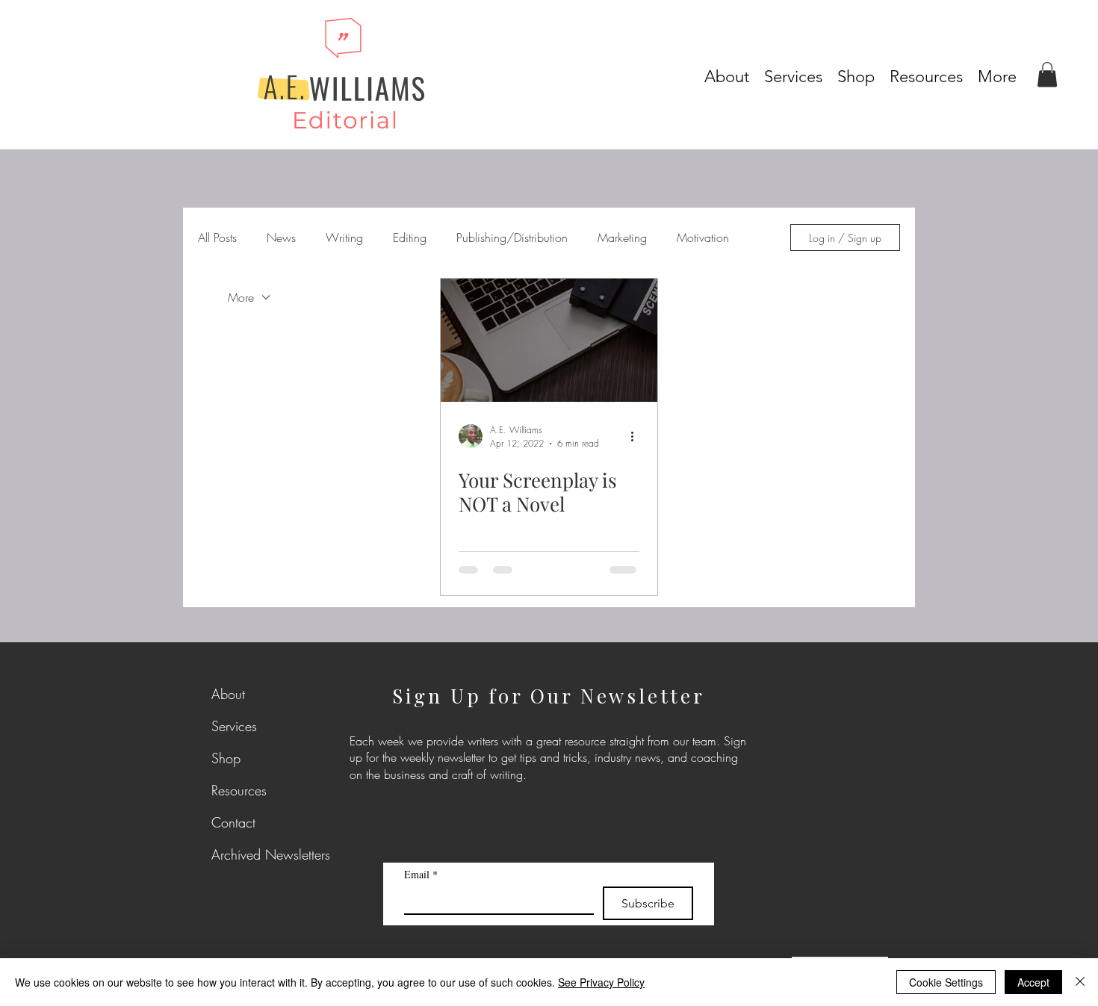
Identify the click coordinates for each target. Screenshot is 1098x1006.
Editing (410, 237)
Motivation (703, 237)
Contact (233, 822)
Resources (239, 790)
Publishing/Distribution (512, 237)
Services (234, 726)
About (228, 694)
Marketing (622, 237)
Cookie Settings (946, 982)
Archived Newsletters (247, 854)
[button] (926, 73)
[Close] (1080, 982)
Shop (226, 758)
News (281, 237)
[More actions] (637, 436)
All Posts (217, 237)
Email (421, 874)
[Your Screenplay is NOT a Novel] (549, 340)
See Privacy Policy (601, 982)
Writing (344, 237)
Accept (1033, 982)
